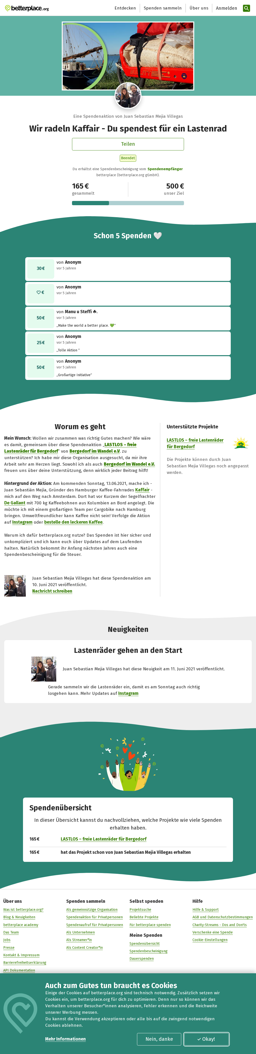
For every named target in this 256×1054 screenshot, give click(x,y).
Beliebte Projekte (144, 917)
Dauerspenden (142, 958)
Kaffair (142, 490)
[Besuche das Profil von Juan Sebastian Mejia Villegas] (128, 95)
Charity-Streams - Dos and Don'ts (219, 925)
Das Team (11, 932)
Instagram (22, 522)
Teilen (128, 144)
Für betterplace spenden (150, 925)
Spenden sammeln (163, 8)
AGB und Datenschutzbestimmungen (222, 917)
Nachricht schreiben (52, 591)
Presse (8, 947)
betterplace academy (20, 925)
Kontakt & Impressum (21, 955)
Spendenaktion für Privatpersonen (94, 917)
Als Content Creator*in (84, 947)
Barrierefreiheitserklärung (24, 962)
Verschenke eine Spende (212, 932)
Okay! (208, 1039)
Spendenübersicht (145, 943)
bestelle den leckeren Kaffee (73, 522)
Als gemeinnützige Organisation (92, 909)
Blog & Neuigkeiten (19, 917)
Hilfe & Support (205, 909)
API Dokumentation (19, 970)
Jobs (6, 940)
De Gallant (14, 503)
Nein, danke (159, 1039)
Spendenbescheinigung (149, 951)
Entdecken (125, 8)
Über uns (199, 8)
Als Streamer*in (79, 940)
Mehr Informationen (65, 1039)
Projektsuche (140, 909)
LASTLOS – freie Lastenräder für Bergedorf (103, 839)
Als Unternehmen (80, 932)
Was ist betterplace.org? (23, 909)
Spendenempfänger (165, 169)
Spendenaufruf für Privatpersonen (94, 925)
